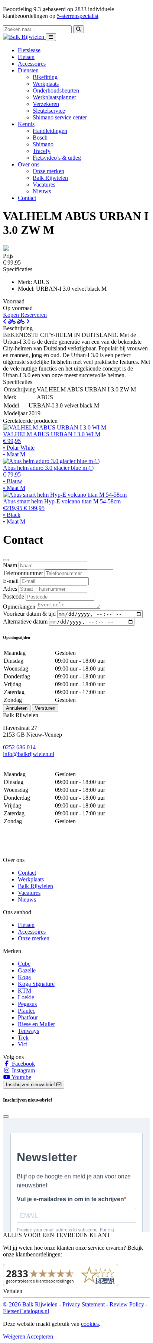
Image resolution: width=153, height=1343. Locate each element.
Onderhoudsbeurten (56, 90)
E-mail (11, 581)
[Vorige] (10, 321)
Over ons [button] (28, 164)
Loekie (26, 997)
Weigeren (14, 1336)
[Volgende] (23, 321)
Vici (22, 1044)
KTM (24, 990)
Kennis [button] (26, 124)
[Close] (6, 560)
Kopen (11, 315)
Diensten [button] (28, 70)
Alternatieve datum (25, 621)
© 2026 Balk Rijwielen (30, 1304)
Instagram (22, 1070)
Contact (27, 198)
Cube (24, 964)
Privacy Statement (83, 1304)
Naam (10, 565)
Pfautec (26, 1011)
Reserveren (33, 315)
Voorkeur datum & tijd (29, 613)
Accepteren (39, 1336)
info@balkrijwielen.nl (28, 754)
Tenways (28, 1031)
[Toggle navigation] (51, 37)
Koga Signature (36, 984)
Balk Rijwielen (50, 178)
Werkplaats (46, 84)
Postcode (13, 596)
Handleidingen (50, 131)
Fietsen (26, 57)
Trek (23, 1037)
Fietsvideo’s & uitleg (57, 157)
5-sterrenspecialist (77, 16)
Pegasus (27, 1004)
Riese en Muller (36, 1024)
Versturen (45, 708)
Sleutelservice (49, 110)
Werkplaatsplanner (54, 97)
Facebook (22, 1064)
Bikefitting (45, 77)
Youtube (20, 1077)
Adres (10, 588)
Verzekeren (46, 104)
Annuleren (16, 708)
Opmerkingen (19, 606)
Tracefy (42, 151)
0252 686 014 (19, 747)
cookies (90, 1324)
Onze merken (48, 171)
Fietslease (29, 50)
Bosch (40, 137)
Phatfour (28, 1017)
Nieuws (42, 191)
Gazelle (27, 970)
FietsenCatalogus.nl (26, 1311)
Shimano (43, 144)
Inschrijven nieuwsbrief (31, 1084)
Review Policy (127, 1304)
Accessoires (32, 63)
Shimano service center (60, 117)
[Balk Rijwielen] (24, 37)
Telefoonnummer (23, 573)
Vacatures (44, 184)
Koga (24, 977)
